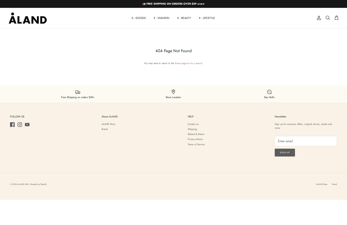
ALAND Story (108, 124)
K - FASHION (161, 18)
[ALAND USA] (27, 18)
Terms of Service (196, 144)
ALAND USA (23, 184)
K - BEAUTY (184, 18)
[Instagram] (19, 124)
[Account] (318, 18)
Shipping (192, 129)
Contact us (193, 124)
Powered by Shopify (38, 184)
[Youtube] (27, 124)
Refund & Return (196, 134)
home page (181, 63)
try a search (196, 63)
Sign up (285, 152)
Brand (105, 129)
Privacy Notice (195, 139)
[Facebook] (12, 124)
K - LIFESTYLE (207, 18)
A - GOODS (139, 18)
